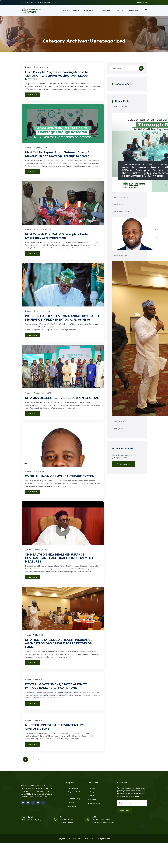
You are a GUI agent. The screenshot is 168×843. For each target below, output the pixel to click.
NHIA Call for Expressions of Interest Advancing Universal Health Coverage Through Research (58, 154)
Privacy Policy (95, 804)
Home (65, 11)
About (75, 11)
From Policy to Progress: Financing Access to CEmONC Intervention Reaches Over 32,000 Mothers (56, 75)
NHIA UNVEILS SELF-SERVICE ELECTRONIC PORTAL (62, 398)
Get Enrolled (133, 11)
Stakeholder (105, 11)
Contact (93, 800)
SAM (29, 550)
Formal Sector (73, 788)
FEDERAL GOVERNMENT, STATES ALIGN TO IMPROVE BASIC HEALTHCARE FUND (56, 686)
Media (119, 11)
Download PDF (124, 464)
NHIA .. (29, 67)
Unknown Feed (124, 84)
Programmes (89, 11)
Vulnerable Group (74, 799)
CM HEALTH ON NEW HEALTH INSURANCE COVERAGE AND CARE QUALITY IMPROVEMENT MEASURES (59, 558)
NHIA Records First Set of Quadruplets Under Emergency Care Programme (57, 236)
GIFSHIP (71, 803)
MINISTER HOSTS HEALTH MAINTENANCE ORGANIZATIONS (55, 727)
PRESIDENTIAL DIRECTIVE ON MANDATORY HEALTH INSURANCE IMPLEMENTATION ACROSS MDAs (62, 317)
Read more (32, 95)
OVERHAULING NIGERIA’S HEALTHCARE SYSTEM (60, 476)
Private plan (72, 806)
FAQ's (92, 796)
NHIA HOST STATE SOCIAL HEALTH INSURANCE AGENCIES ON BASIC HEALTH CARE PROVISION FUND (58, 643)
